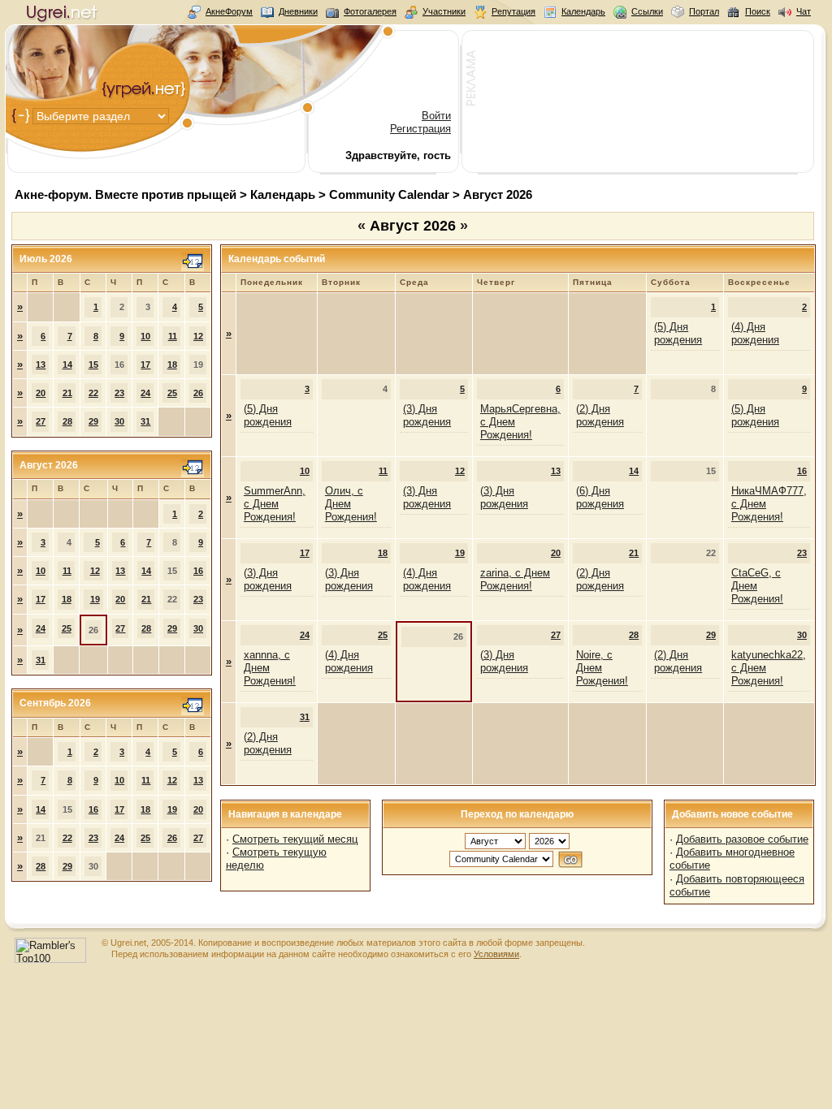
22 (93, 393)
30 (119, 421)
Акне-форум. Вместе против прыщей (125, 194)
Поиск (757, 11)
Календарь (583, 11)
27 (41, 421)
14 (67, 364)
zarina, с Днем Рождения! (515, 579)
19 (95, 599)
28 (67, 421)
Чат (803, 11)
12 (198, 336)
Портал (704, 11)
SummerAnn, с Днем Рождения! (275, 504)
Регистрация (420, 129)
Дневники (298, 11)
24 (145, 393)
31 (145, 421)
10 (145, 336)
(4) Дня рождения (755, 333)
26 (198, 393)
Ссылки (647, 11)
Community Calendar (389, 194)
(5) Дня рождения (678, 333)
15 (93, 364)
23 (119, 393)
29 (93, 421)
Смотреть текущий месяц (295, 839)
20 (41, 393)
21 (67, 393)
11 (172, 336)
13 (41, 364)
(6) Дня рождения (600, 497)
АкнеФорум (229, 11)
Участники (444, 11)
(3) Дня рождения (427, 415)
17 (145, 364)
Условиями (496, 954)
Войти (436, 116)
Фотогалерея (370, 11)
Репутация (513, 11)
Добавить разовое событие (742, 839)
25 (172, 393)
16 (198, 571)
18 (172, 364)
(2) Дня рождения (600, 415)
